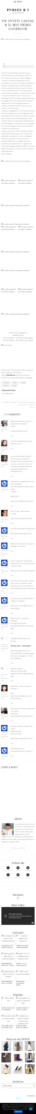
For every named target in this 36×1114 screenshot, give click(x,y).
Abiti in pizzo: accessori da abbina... (20, 983)
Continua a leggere (18, 848)
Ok (31, 1109)
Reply (12, 436)
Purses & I (18, 10)
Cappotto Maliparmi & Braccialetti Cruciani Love (27, 405)
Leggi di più (18, 1111)
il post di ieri (19, 134)
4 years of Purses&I (9, 402)
